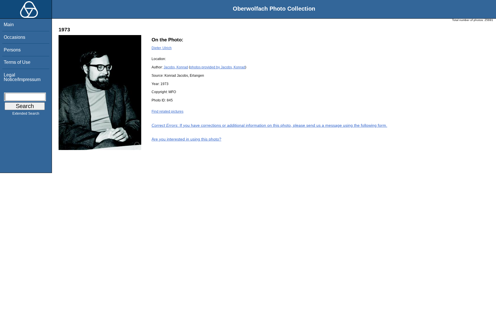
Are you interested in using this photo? (186, 139)
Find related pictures (167, 111)
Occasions (14, 37)
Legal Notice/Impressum (22, 77)
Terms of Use (17, 62)
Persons (12, 49)
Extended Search (25, 113)
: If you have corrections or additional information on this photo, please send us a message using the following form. (269, 125)
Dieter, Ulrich (162, 48)
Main (9, 24)
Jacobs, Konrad (176, 67)
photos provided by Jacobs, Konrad (217, 67)
